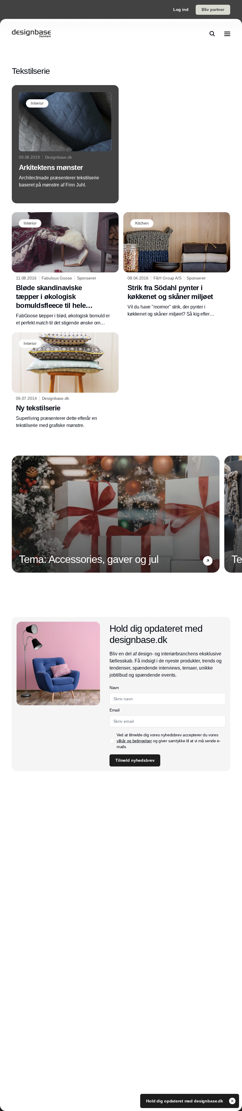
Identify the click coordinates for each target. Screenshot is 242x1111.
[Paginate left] (16, 514)
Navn (114, 687)
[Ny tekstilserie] (65, 380)
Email (114, 710)
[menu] (227, 33)
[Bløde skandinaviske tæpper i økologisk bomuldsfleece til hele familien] (65, 269)
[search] (212, 33)
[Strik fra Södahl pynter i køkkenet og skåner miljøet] (176, 265)
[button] (207, 561)
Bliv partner (213, 9)
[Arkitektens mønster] (65, 144)
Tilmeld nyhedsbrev (134, 760)
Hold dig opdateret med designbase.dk (185, 1101)
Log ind (181, 9)
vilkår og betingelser (134, 740)
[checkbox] (111, 740)
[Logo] (31, 33)
